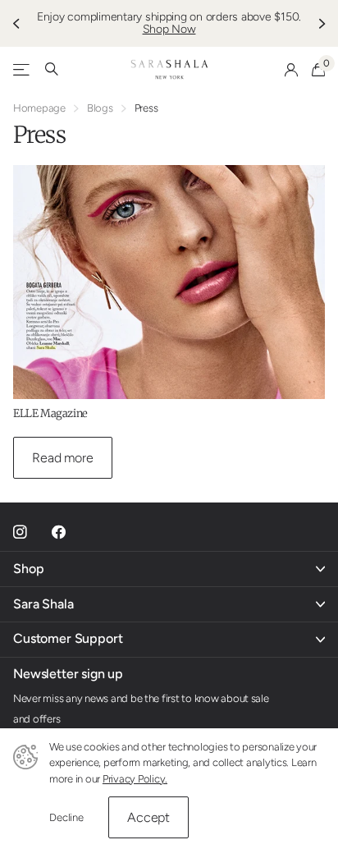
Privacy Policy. (135, 779)
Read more (63, 458)
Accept (148, 817)
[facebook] (59, 532)
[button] (18, 23)
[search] (51, 69)
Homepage (39, 108)
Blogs (100, 108)
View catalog (22, 69)
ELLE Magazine (50, 413)
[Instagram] (20, 532)
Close (169, 569)
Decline (66, 817)
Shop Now (169, 29)
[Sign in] (292, 69)
